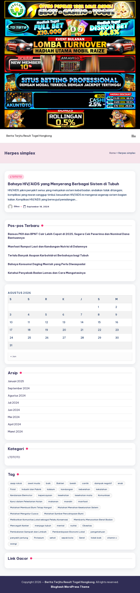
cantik (85, 483)
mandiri (68, 501)
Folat (13, 489)
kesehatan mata (83, 495)
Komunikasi (104, 495)
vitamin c (112, 538)
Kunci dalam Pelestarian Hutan (26, 501)
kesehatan (63, 495)
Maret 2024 (15, 431)
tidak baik (96, 538)
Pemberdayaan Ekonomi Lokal (68, 532)
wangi (13, 544)
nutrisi (73, 525)
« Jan (13, 356)
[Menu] (133, 136)
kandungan (67, 489)
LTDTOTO (16, 176)
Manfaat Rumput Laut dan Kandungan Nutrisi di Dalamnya (47, 246)
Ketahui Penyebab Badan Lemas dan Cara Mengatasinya (46, 273)
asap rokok (16, 483)
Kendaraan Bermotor (21, 495)
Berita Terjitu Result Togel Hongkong (29, 135)
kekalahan (101, 489)
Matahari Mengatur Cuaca (24, 513)
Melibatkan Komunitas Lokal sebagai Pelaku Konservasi (39, 519)
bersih (73, 483)
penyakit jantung (19, 538)
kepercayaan (45, 495)
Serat (82, 538)
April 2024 (14, 424)
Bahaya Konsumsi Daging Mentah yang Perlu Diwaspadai (46, 264)
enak (120, 483)
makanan (53, 501)
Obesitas (87, 525)
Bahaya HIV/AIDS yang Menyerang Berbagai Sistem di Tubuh (63, 184)
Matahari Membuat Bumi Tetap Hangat (31, 507)
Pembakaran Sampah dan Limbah (28, 532)
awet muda (34, 483)
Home (112, 153)
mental (60, 525)
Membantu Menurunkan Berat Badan (93, 519)
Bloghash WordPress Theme (70, 586)
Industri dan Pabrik (31, 489)
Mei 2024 (14, 417)
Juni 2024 (14, 410)
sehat (53, 538)
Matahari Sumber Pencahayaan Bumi (63, 513)
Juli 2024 (13, 402)
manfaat (83, 501)
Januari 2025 (16, 381)
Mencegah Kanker (19, 525)
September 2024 (19, 388)
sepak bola (67, 538)
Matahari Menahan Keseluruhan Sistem (78, 507)
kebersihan (84, 489)
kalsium (51, 489)
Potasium (39, 538)
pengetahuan (98, 532)
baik (48, 483)
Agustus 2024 (17, 395)
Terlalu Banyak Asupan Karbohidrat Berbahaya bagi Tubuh (48, 255)
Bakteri (60, 483)
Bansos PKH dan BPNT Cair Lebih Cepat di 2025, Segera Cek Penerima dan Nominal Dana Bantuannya (68, 236)
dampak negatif (103, 483)
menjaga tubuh (43, 525)
